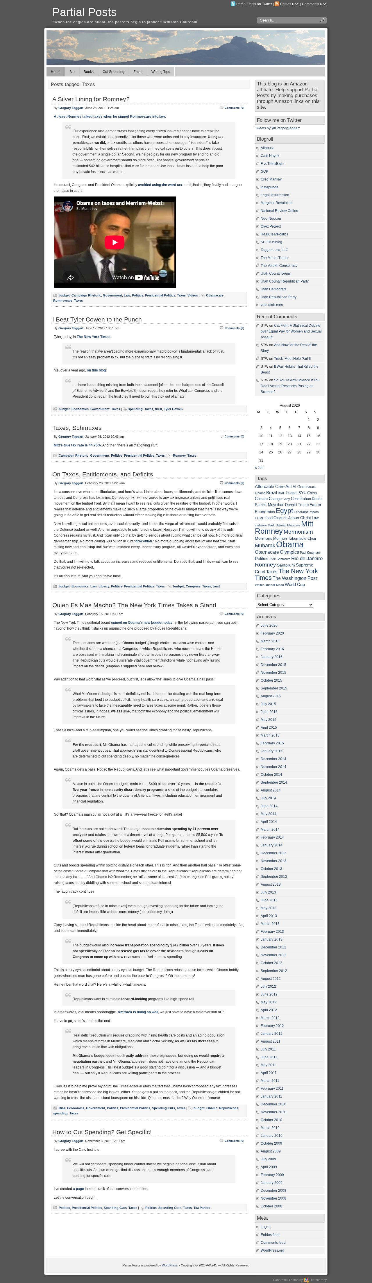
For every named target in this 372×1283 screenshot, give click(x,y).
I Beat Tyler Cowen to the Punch (97, 319)
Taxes (181, 295)
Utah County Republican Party (285, 281)
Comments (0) (234, 107)
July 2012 (268, 986)
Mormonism (298, 532)
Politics (137, 295)
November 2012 (273, 955)
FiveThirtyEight (272, 164)
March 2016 (270, 641)
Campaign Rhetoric (86, 295)
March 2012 (270, 1018)
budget (64, 295)
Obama (211, 1108)
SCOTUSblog (271, 242)
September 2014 (274, 782)
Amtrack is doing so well (138, 1012)
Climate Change (268, 499)
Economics (80, 409)
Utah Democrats (273, 289)
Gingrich (280, 518)
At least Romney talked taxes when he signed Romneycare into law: (110, 117)
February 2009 (272, 1175)
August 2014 (271, 790)
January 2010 (271, 1136)
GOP (264, 171)
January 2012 (271, 1034)
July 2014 (268, 798)
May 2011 (268, 1065)
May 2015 (268, 720)
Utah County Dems (276, 273)
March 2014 (270, 830)
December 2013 (273, 853)
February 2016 (272, 649)
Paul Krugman (310, 552)
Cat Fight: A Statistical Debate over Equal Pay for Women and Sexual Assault (291, 331)
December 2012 (273, 947)
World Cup (295, 584)
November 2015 (273, 673)
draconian (143, 541)
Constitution (301, 499)
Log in (266, 1227)
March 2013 (270, 924)
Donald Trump (297, 505)
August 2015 (271, 696)
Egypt (284, 510)
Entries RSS (289, 4)
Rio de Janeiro (307, 558)
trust (158, 409)
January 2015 (271, 751)
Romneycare (62, 300)
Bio (72, 72)
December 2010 (273, 1104)
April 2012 (269, 1010)
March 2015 (270, 735)
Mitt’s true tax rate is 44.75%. (78, 445)
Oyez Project (271, 226)
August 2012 (271, 979)
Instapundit (269, 187)
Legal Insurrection (275, 195)
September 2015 (274, 688)
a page (78, 1189)
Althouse (268, 148)
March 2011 (270, 1081)
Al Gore (299, 487)
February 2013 (272, 932)
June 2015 (269, 712)
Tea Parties (202, 1207)
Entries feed (270, 1235)
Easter (315, 504)
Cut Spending (113, 72)
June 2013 (269, 900)
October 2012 (271, 963)
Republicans (228, 1108)
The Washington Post (295, 578)
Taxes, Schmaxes (77, 427)
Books (89, 72)
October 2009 (271, 1143)
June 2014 (269, 806)
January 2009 (271, 1183)
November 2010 (273, 1112)
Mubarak (265, 545)
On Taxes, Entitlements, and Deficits (102, 474)
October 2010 (271, 1120)
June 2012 (269, 994)
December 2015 (273, 665)
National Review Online (279, 211)
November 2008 (273, 1198)
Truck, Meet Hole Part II (292, 359)
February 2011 (272, 1089)
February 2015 (272, 743)
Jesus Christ (299, 517)
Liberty (104, 586)
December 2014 (273, 759)
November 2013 (273, 861)
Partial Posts (84, 12)
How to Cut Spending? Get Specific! (102, 1132)
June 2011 (269, 1057)
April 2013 (269, 916)
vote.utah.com (272, 305)
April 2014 (269, 822)
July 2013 (268, 892)
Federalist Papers (306, 512)
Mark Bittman (277, 525)
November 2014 (273, 767)
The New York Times (93, 337)
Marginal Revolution (277, 203)
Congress (193, 586)
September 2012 (274, 971)
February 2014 (272, 837)
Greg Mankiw (271, 179)
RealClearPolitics (274, 234)
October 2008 (271, 1206)
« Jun (259, 468)
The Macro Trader (275, 258)
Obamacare (214, 295)
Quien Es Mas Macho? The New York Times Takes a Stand (134, 605)
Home (55, 72)
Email (137, 72)
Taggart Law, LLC (274, 250)
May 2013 (268, 908)
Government (112, 295)
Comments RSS (314, 4)
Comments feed (273, 1243)
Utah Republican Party (278, 297)
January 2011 (271, 1096)
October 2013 (271, 869)
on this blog (96, 370)
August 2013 (271, 884)
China (312, 493)
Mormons (263, 538)
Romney (179, 455)
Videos (192, 295)
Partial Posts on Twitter (254, 4)
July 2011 (268, 1049)
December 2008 (273, 1191)
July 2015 (268, 704)
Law (127, 295)
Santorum (286, 565)
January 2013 (271, 939)
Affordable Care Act (273, 486)
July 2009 (268, 1159)
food (269, 518)
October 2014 (271, 775)
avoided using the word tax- (160, 185)
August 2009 (271, 1151)
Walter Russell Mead (269, 585)
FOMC (259, 518)
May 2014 (268, 814)
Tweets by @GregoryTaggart (277, 128)
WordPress (170, 1265)
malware (261, 525)
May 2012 (268, 1002)
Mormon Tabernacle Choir (294, 539)
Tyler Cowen (173, 409)
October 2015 (271, 680)
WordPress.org (272, 1250)
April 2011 (269, 1073)
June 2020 (269, 625)
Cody (286, 499)
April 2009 (269, 1167)
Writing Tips (160, 72)
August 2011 (270, 1041)
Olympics (289, 552)
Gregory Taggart (70, 108)
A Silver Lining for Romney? (91, 99)
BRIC (281, 493)
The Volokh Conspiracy (279, 266)
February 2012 (272, 1026)
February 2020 (272, 633)
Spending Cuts (163, 1108)
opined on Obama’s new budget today (142, 623)
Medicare (293, 525)
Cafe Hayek (270, 156)
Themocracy (318, 1280)
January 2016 (271, 657)
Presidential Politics (160, 295)
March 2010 (270, 1128)
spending (135, 409)
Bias (62, 1108)
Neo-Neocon (271, 219)
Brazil (271, 492)
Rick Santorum (279, 559)
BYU (302, 493)
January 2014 (271, 845)
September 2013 (274, 877)
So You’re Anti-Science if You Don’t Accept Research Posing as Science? (290, 386)
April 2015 (269, 728)
